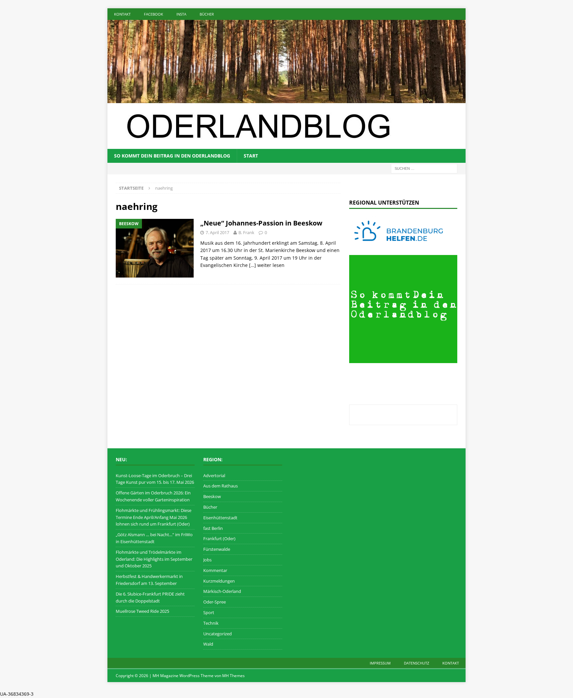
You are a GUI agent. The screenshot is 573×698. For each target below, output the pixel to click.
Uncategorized (217, 634)
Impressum (380, 663)
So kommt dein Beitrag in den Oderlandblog (172, 156)
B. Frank (246, 232)
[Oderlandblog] (286, 99)
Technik (211, 623)
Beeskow (212, 496)
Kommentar (215, 570)
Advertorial (214, 475)
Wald (208, 644)
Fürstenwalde (216, 549)
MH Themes (233, 675)
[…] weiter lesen (267, 265)
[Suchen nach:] (424, 168)
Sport (208, 612)
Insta (181, 14)
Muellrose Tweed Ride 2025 (142, 611)
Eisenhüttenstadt (220, 518)
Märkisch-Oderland (222, 591)
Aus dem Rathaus (220, 486)
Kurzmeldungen (219, 581)
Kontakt (122, 14)
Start (251, 156)
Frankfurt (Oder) (219, 538)
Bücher (207, 14)
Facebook (153, 14)
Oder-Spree (214, 602)
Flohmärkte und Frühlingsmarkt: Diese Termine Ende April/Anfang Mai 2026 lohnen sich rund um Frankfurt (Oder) (153, 517)
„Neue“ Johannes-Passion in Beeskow (261, 223)
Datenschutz (416, 663)
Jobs (207, 560)
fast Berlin (213, 528)
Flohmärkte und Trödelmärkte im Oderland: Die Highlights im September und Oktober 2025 (154, 559)
